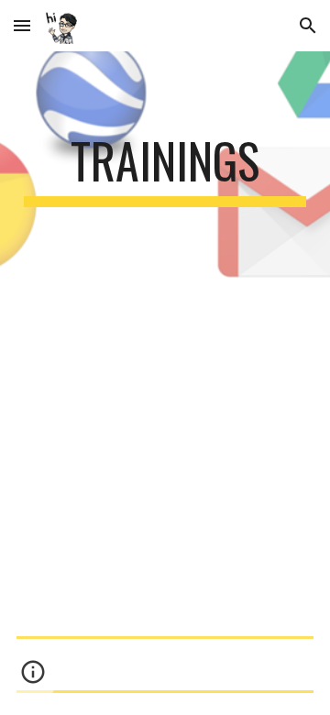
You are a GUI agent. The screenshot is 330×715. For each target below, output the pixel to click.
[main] (165, 169)
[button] (22, 25)
